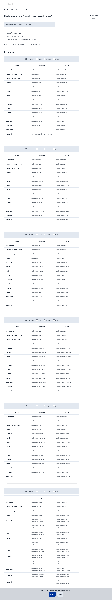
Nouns (12, 9)
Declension (92, 18)
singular (48, 59)
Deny (60, 594)
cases (40, 59)
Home (6, 9)
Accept (52, 594)
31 (16, 9)
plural (57, 59)
